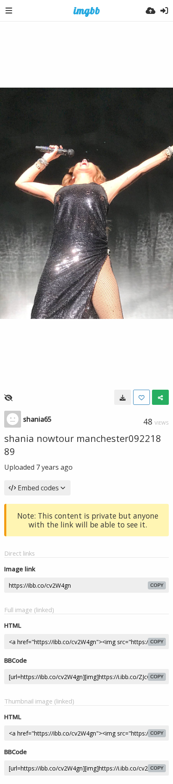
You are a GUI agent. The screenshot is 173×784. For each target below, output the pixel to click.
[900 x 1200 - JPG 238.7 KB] (122, 397)
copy (156, 585)
